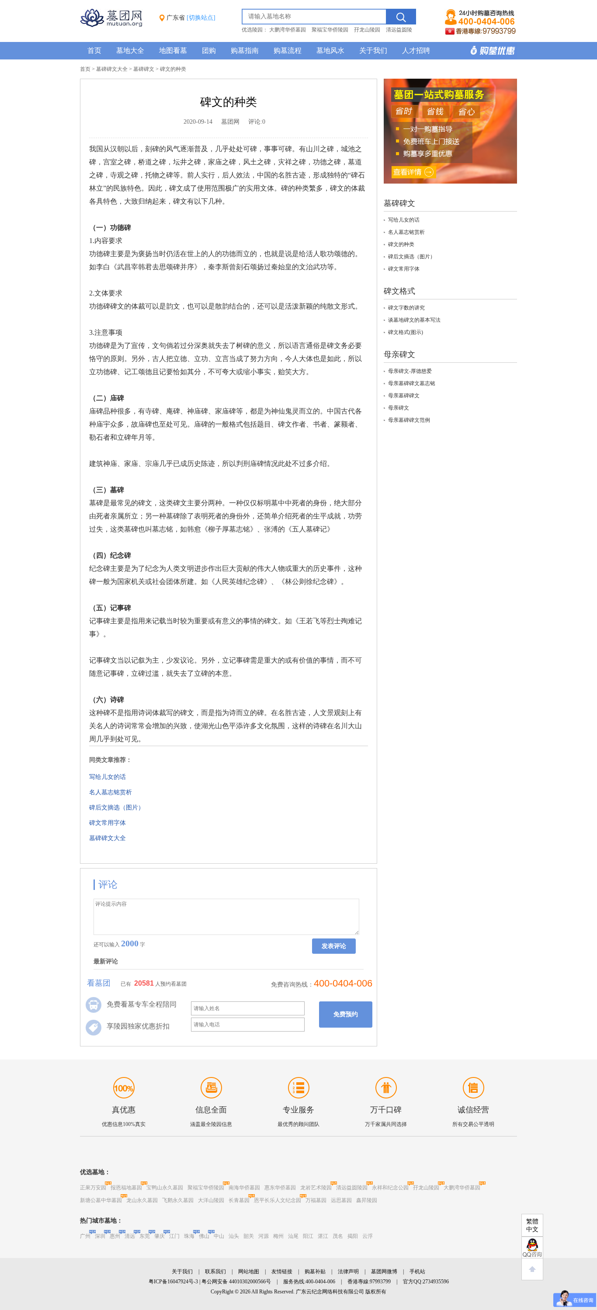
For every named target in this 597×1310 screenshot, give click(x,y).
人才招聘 (416, 50)
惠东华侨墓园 (280, 1188)
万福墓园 (315, 1200)
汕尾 (293, 1236)
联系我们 (215, 1271)
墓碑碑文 (143, 69)
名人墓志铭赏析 (110, 792)
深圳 (100, 1236)
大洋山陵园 (211, 1200)
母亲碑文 (398, 408)
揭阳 (352, 1236)
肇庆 (159, 1236)
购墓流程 (288, 50)
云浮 (367, 1236)
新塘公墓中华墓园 (101, 1200)
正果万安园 (93, 1188)
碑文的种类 (401, 244)
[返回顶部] (532, 1269)
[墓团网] (115, 25)
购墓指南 (245, 50)
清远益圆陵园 (352, 1188)
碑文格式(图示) (405, 332)
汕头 (234, 1236)
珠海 (189, 1236)
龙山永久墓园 (142, 1200)
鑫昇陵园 (366, 1200)
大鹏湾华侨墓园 (287, 30)
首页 (94, 50)
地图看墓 (173, 50)
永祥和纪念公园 (390, 1188)
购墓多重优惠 (488, 50)
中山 (219, 1236)
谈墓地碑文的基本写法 (414, 320)
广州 (85, 1236)
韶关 (248, 1236)
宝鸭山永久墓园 (164, 1188)
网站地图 (248, 1271)
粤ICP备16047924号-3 (173, 1282)
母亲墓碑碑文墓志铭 (411, 383)
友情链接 (281, 1271)
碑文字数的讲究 (406, 308)
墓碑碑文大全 (112, 69)
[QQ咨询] (532, 1247)
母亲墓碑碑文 (404, 396)
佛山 (204, 1236)
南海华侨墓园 (244, 1188)
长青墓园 (239, 1200)
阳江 (308, 1236)
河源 (263, 1236)
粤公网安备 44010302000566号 (236, 1282)
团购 (209, 50)
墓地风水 (330, 50)
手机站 (417, 1271)
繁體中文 (532, 1225)
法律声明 (348, 1271)
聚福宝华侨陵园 (330, 30)
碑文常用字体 (107, 823)
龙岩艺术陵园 (316, 1188)
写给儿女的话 (107, 777)
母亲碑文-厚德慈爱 (410, 371)
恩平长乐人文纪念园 (277, 1200)
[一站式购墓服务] (450, 182)
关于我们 (373, 50)
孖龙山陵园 (367, 30)
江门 (174, 1236)
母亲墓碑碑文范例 (409, 420)
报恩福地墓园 (126, 1188)
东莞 (144, 1236)
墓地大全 (130, 50)
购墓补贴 (315, 1271)
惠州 (115, 1236)
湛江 (323, 1236)
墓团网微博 (384, 1271)
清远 (130, 1236)
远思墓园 (341, 1200)
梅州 (278, 1236)
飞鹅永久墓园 (178, 1200)
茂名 (338, 1236)
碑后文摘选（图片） (116, 807)
